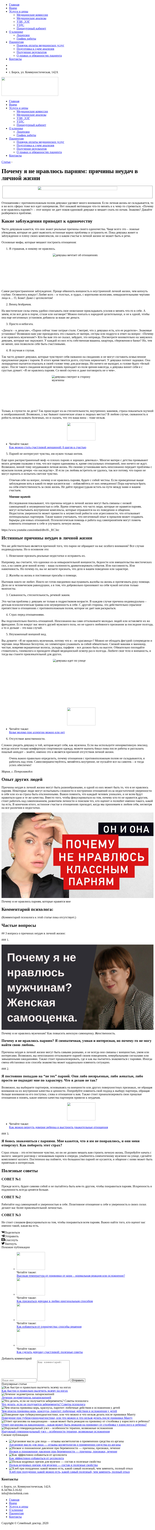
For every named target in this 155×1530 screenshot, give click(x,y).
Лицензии (23, 35)
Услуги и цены (18, 11)
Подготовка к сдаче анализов (35, 48)
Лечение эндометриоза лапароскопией (26, 1397)
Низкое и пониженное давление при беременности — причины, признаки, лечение (63, 1451)
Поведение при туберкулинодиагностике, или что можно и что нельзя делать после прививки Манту (67, 1417)
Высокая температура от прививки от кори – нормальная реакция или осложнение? (71, 1275)
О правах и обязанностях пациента (39, 55)
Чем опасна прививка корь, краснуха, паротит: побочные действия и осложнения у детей (59, 1411)
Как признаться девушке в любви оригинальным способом (55, 1301)
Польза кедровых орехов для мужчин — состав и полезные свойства (53, 1465)
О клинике (16, 31)
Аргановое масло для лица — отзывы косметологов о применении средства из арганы (65, 1444)
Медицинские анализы (31, 18)
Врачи (13, 8)
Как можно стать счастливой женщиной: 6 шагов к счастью (47, 447)
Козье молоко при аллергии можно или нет (37, 732)
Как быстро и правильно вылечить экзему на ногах (35, 1390)
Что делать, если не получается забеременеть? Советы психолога (43, 1404)
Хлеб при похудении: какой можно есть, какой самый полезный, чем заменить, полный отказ (69, 1471)
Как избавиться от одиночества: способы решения (49, 1326)
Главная (14, 4)
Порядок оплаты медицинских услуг (40, 45)
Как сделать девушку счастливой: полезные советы (50, 1352)
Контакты (15, 59)
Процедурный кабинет (31, 28)
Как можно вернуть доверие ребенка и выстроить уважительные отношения (58, 1127)
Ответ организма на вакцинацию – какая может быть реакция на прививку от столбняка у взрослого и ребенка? (74, 1424)
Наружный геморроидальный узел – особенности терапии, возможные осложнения (56, 1431)
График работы (26, 38)
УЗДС (20, 25)
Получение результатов (32, 52)
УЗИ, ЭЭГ (23, 21)
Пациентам (16, 42)
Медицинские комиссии (32, 14)
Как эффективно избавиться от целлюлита (36, 1458)
